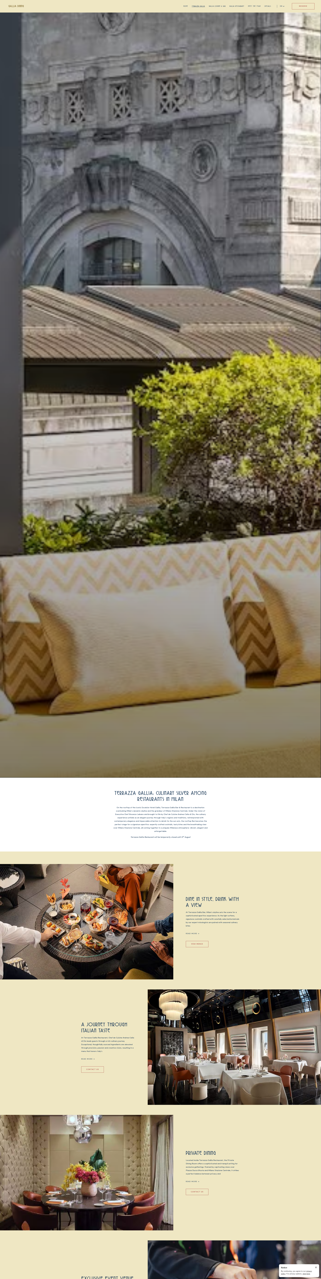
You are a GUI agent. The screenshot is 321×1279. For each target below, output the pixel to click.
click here (306, 1274)
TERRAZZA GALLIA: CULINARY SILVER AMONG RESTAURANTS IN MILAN (160, 796)
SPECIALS (267, 6)
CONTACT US (92, 1069)
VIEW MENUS (197, 944)
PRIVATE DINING (201, 1153)
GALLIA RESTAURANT (236, 6)
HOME (185, 6)
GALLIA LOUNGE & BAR (217, 6)
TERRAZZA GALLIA (198, 6)
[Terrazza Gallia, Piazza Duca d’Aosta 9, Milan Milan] (16, 6)
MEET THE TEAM (254, 6)
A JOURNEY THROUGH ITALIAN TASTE (104, 1027)
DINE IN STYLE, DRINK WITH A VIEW (212, 902)
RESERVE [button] (303, 6)
